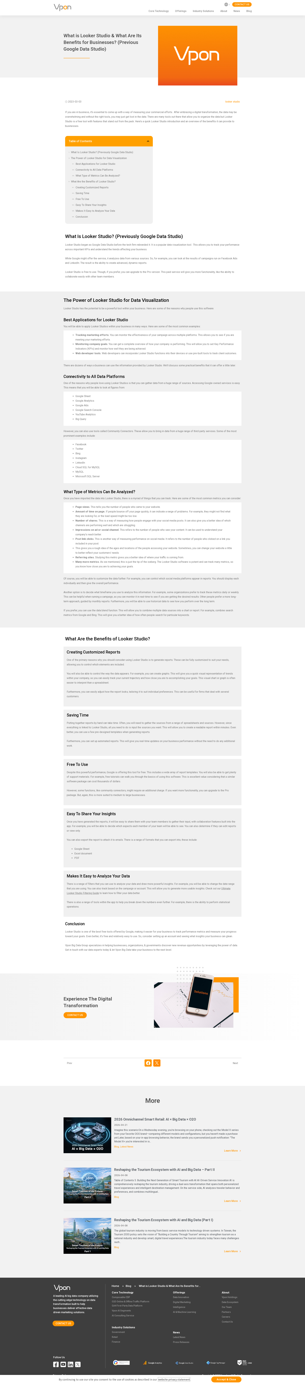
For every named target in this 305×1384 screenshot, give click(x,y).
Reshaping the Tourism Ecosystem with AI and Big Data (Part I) (163, 1220)
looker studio (232, 101)
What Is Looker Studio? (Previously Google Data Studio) (102, 152)
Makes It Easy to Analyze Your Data (95, 210)
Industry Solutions (203, 11)
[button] (148, 141)
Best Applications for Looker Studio (95, 163)
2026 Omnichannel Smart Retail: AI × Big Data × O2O (155, 1119)
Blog (249, 11)
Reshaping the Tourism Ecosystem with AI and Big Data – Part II (164, 1170)
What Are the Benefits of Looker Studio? (93, 181)
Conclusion (82, 216)
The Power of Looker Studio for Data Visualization (99, 158)
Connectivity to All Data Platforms (94, 169)
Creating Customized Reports (92, 187)
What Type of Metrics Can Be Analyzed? (98, 175)
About (223, 11)
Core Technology (159, 11)
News (237, 11)
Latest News (126, 1146)
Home (115, 1286)
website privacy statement (174, 1379)
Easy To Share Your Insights (91, 204)
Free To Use (82, 199)
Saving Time (82, 193)
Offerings (180, 11)
